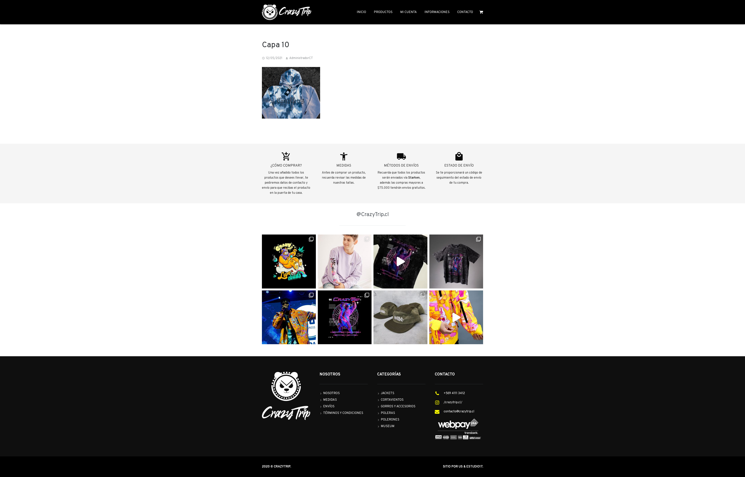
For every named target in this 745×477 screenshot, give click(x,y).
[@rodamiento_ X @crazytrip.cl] (289, 317)
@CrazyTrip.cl (372, 214)
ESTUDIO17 (474, 467)
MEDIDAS (330, 400)
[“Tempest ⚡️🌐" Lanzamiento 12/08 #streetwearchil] (345, 317)
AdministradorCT (301, 58)
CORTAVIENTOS (392, 400)
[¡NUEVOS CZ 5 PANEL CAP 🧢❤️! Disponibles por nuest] (400, 317)
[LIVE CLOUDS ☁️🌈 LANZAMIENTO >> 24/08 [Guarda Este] (289, 261)
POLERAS (388, 413)
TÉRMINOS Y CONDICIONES (343, 413)
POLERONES (390, 420)
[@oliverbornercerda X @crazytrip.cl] (345, 261)
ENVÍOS (328, 406)
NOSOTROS (331, 393)
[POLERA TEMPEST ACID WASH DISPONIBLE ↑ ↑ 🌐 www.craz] (400, 261)
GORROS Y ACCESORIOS (398, 406)
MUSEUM (387, 426)
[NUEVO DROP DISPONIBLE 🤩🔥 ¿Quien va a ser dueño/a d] (456, 261)
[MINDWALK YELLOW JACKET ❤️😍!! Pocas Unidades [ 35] (456, 317)
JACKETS (387, 393)
